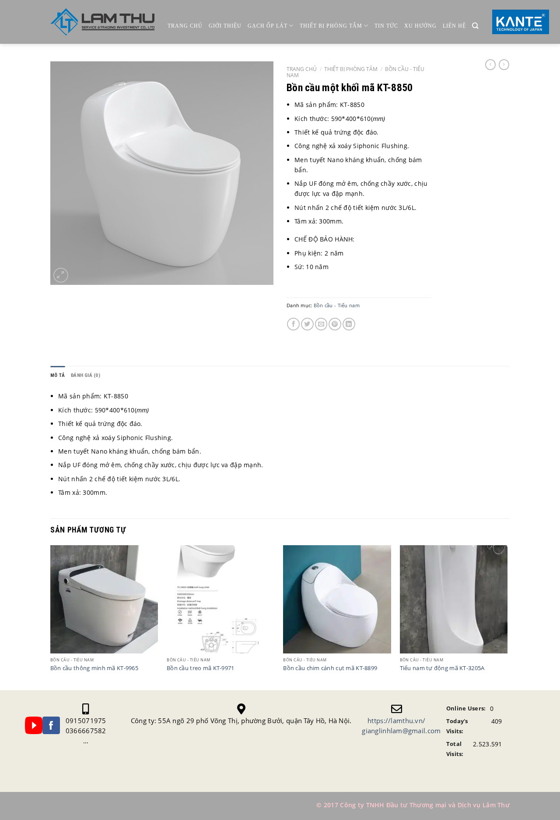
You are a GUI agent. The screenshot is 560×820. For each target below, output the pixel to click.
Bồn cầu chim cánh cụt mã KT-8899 (330, 668)
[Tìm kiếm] (475, 26)
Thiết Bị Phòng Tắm (331, 26)
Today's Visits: (457, 726)
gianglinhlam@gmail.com (401, 730)
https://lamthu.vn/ (396, 720)
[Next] (507, 616)
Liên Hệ (454, 26)
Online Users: (466, 708)
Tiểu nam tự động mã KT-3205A (442, 668)
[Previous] (50, 616)
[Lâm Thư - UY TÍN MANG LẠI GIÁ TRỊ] (102, 22)
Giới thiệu (225, 26)
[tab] (57, 375)
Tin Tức (386, 26)
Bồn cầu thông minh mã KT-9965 (94, 668)
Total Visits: (455, 749)
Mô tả (57, 375)
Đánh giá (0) (85, 375)
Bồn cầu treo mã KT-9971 (200, 668)
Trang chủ (185, 26)
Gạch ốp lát (267, 26)
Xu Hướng (420, 26)
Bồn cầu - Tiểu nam (337, 305)
